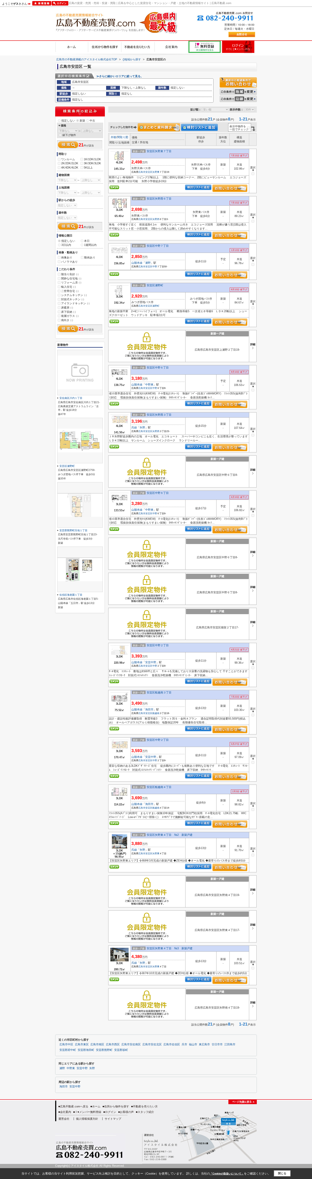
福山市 (193, 1044)
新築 (82, 120)
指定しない (68, 120)
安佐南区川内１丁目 (70, 398)
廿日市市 (217, 1044)
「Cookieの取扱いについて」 (227, 1173)
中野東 (149, 384)
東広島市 (204, 1044)
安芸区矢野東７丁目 (159, 151)
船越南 (155, 713)
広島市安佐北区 (152, 1044)
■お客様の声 (126, 1112)
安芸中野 (150, 662)
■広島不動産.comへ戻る (73, 1106)
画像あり (66, 257)
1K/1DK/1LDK (92, 159)
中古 (92, 120)
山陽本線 (136, 262)
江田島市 (229, 1044)
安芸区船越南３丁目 (159, 692)
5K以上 (88, 167)
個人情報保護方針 (87, 1118)
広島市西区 (113, 1044)
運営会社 (63, 1118)
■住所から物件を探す (116, 1106)
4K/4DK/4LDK (69, 167)
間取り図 (122, 137)
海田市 (149, 709)
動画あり (89, 257)
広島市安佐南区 (131, 1044)
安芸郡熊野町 (104, 1050)
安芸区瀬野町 (155, 285)
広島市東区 (82, 1044)
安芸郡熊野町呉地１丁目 (73, 530)
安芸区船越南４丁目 (159, 787)
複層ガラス (70, 315)
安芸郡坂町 (121, 1050)
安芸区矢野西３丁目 (159, 414)
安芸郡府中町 (67, 1050)
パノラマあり (69, 261)
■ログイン (109, 1112)
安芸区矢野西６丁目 (159, 198)
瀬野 (148, 262)
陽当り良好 (70, 274)
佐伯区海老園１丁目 (70, 594)
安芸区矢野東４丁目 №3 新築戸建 (170, 948)
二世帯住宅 (70, 291)
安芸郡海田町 (86, 1050)
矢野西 (155, 219)
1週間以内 (90, 245)
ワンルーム (68, 159)
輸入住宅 (68, 286)
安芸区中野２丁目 (158, 645)
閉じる (282, 1173)
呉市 (184, 1044)
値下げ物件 (69, 135)
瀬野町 (155, 306)
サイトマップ (113, 1118)
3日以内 (66, 245)
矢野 (142, 427)
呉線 (134, 427)
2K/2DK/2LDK (69, 163)
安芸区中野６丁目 (158, 367)
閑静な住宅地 (71, 278)
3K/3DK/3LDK (92, 163)
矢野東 (155, 172)
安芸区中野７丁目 (158, 245)
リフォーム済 (71, 282)
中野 (154, 266)
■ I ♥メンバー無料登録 (87, 1112)
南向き (67, 320)
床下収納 (68, 311)
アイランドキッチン (75, 303)
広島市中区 (66, 1044)
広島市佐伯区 (171, 1044)
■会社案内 (64, 1112)
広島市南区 (97, 1044)
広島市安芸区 (145, 172)
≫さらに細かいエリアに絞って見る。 (119, 76)
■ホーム (95, 1106)
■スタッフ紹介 (145, 1112)
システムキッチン (74, 295)
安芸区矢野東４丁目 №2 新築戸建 (170, 834)
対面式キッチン (72, 299)
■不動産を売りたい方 (144, 1106)
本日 (87, 240)
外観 (113, 137)
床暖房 (67, 307)
